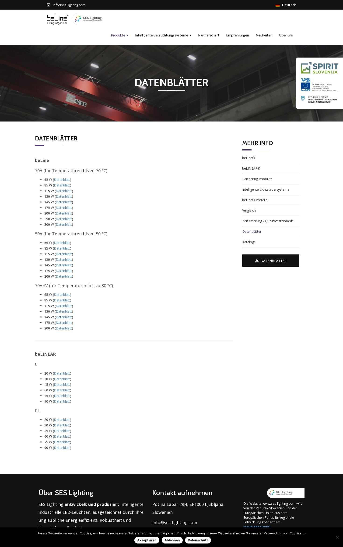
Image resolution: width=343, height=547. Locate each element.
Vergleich (249, 210)
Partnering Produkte (257, 179)
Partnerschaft (208, 35)
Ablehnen (172, 540)
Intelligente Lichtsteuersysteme (265, 189)
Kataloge (249, 242)
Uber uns (286, 35)
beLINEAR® (251, 168)
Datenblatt (62, 179)
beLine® (248, 158)
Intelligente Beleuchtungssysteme (162, 35)
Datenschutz (198, 540)
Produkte (118, 35)
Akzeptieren (147, 540)
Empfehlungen (237, 35)
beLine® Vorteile (254, 200)
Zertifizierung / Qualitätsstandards (268, 221)
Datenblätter (251, 231)
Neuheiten (264, 35)
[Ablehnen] (337, 537)
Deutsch (289, 4)
